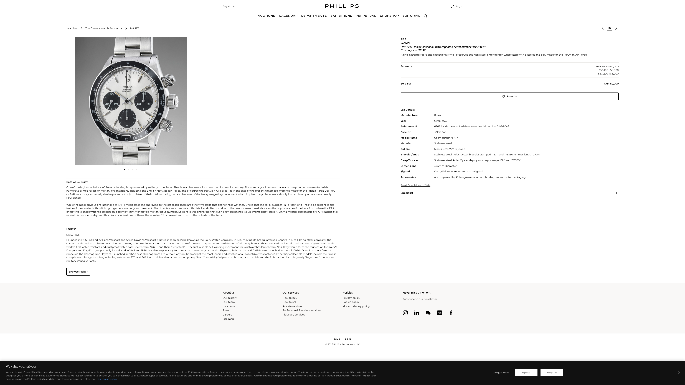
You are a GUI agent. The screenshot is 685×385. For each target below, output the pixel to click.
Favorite (511, 96)
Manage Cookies (501, 372)
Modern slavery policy (356, 306)
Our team (229, 302)
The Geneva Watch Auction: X (103, 28)
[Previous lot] (602, 28)
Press (226, 310)
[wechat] (428, 313)
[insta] (405, 313)
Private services (292, 306)
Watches (72, 28)
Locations (229, 306)
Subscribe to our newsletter (419, 299)
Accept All (551, 372)
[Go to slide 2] (129, 169)
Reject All (526, 372)
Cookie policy (350, 302)
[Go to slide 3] (132, 169)
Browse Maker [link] (78, 271)
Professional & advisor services (302, 310)
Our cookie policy (107, 379)
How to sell (289, 302)
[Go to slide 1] (125, 169)
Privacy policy (351, 297)
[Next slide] (173, 101)
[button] (129, 101)
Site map (228, 318)
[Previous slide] (87, 101)
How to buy (290, 297)
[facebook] (451, 313)
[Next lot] (616, 28)
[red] (439, 313)
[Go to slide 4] (136, 169)
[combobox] (229, 6)
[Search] (425, 16)
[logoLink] (342, 339)
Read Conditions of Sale (415, 185)
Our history (230, 297)
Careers (227, 314)
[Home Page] (342, 6)
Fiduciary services (294, 314)
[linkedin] (417, 313)
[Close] (679, 372)
